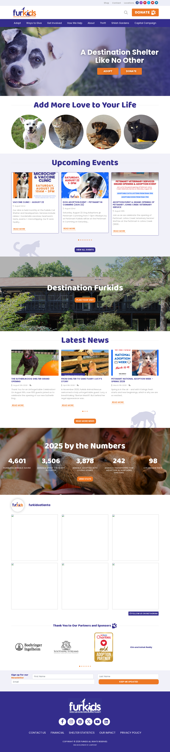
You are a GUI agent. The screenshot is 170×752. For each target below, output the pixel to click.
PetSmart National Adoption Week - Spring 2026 (132, 380)
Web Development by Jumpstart (85, 745)
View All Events (85, 249)
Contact (116, 3)
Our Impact (107, 733)
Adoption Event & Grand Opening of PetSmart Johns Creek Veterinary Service (133, 205)
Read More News (85, 421)
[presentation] (161, 132)
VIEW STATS (85, 478)
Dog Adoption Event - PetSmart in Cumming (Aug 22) (82, 203)
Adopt (107, 71)
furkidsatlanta (39, 505)
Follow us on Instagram (144, 613)
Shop (106, 3)
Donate (131, 71)
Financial (57, 733)
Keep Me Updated (128, 681)
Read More (19, 229)
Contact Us (37, 733)
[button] (78, 240)
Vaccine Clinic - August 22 (28, 202)
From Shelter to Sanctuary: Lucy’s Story (81, 380)
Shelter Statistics (82, 733)
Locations (129, 3)
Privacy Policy (130, 733)
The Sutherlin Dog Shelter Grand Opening (30, 380)
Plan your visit (85, 299)
